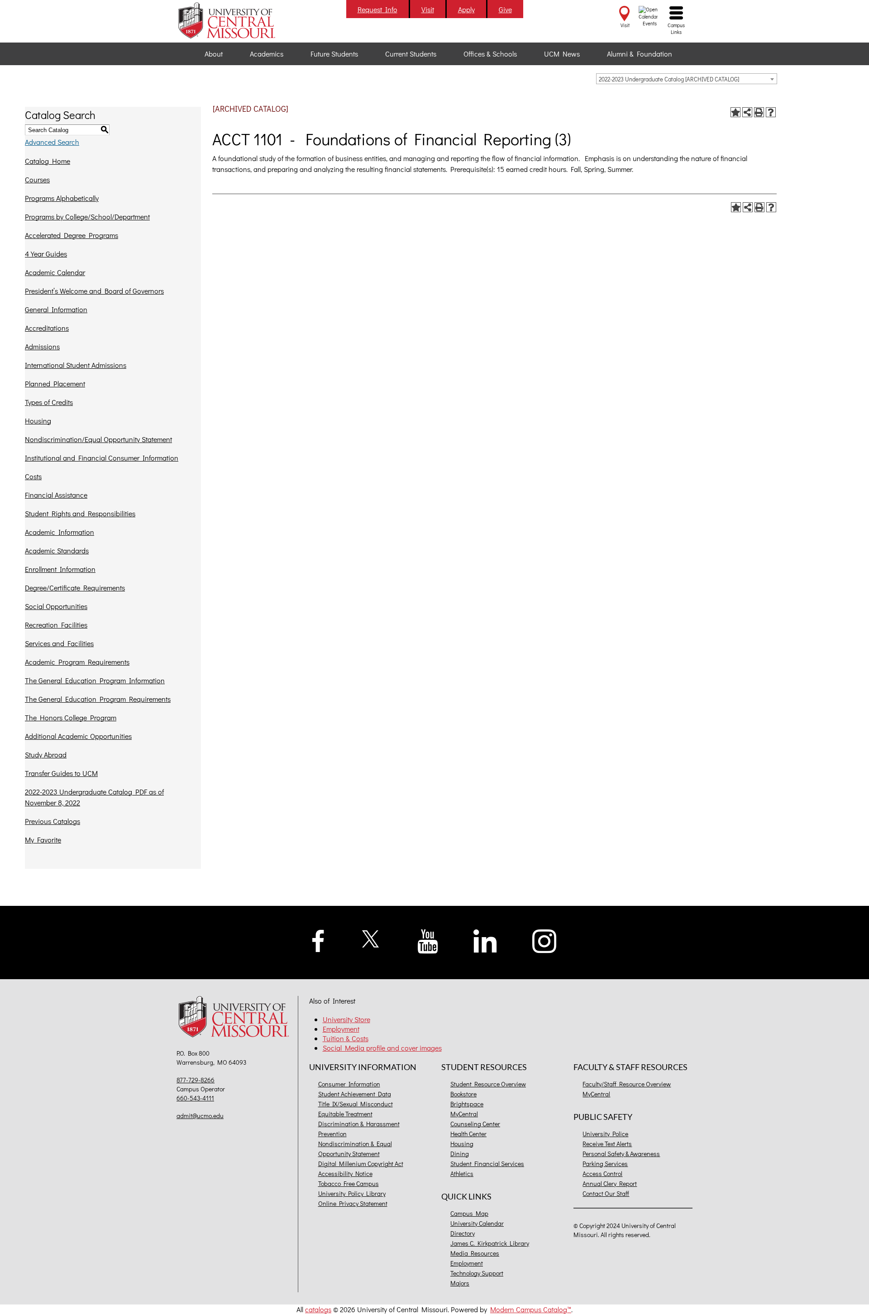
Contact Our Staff (606, 1193)
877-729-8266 (196, 1080)
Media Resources (474, 1253)
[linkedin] (485, 940)
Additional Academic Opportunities (78, 736)
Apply (466, 9)
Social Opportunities (56, 606)
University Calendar (477, 1223)
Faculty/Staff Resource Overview (627, 1084)
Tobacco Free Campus (348, 1183)
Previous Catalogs (52, 821)
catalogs (318, 1309)
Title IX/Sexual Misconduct (355, 1104)
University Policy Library (352, 1193)
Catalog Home (47, 161)
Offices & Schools (490, 53)
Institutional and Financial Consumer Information (101, 457)
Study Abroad (46, 754)
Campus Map (469, 1213)
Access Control (602, 1173)
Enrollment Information (60, 569)
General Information (56, 309)
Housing (38, 420)
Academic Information (59, 532)
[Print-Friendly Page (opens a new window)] (759, 112)
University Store (346, 1019)
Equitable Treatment (345, 1113)
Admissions (42, 346)
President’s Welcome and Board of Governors (94, 290)
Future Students (334, 53)
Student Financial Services (487, 1163)
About (214, 53)
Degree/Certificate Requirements (75, 587)
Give (505, 9)
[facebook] (318, 939)
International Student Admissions (75, 365)
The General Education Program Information (95, 680)
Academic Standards (57, 550)
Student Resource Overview (488, 1084)
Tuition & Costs (345, 1038)
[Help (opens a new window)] (771, 112)
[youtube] (428, 940)
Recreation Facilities (56, 624)
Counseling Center (475, 1123)
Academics (266, 53)
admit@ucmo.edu (200, 1115)
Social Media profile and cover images (382, 1047)
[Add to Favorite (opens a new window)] (735, 112)
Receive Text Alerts (607, 1143)
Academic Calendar (55, 272)
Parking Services (605, 1163)
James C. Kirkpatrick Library (489, 1243)
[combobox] (686, 78)
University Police (605, 1133)
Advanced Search (52, 142)
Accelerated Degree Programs (71, 235)
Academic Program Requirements (77, 662)
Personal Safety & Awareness (621, 1153)
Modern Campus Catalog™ (530, 1309)
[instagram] (544, 940)
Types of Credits (49, 402)
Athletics (461, 1173)
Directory (462, 1233)
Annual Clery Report (610, 1183)
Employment (341, 1028)
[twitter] (370, 938)
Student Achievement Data (354, 1094)
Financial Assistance (56, 495)
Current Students (410, 53)
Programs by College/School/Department (87, 216)
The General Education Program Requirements (98, 699)
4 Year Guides (46, 253)
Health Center (468, 1133)
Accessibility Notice (345, 1173)
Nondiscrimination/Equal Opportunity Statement (98, 439)
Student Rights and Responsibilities (80, 513)
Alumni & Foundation (639, 53)
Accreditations (47, 328)
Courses (37, 179)
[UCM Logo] (236, 1018)
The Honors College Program (70, 717)
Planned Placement (55, 383)
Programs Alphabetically (62, 198)
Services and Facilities (59, 643)
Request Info (377, 9)
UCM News (562, 53)
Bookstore (463, 1094)
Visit (427, 9)
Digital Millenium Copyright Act (360, 1163)
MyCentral (464, 1113)
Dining (459, 1153)
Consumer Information (349, 1084)
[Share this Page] (747, 112)
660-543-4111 (195, 1098)
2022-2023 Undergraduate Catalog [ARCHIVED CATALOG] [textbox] (669, 79)
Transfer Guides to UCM (61, 773)
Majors (459, 1283)
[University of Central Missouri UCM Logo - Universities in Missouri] (236, 20)
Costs (33, 476)
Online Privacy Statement (352, 1203)
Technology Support (476, 1273)
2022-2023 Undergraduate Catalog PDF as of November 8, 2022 (94, 797)
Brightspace (466, 1104)
